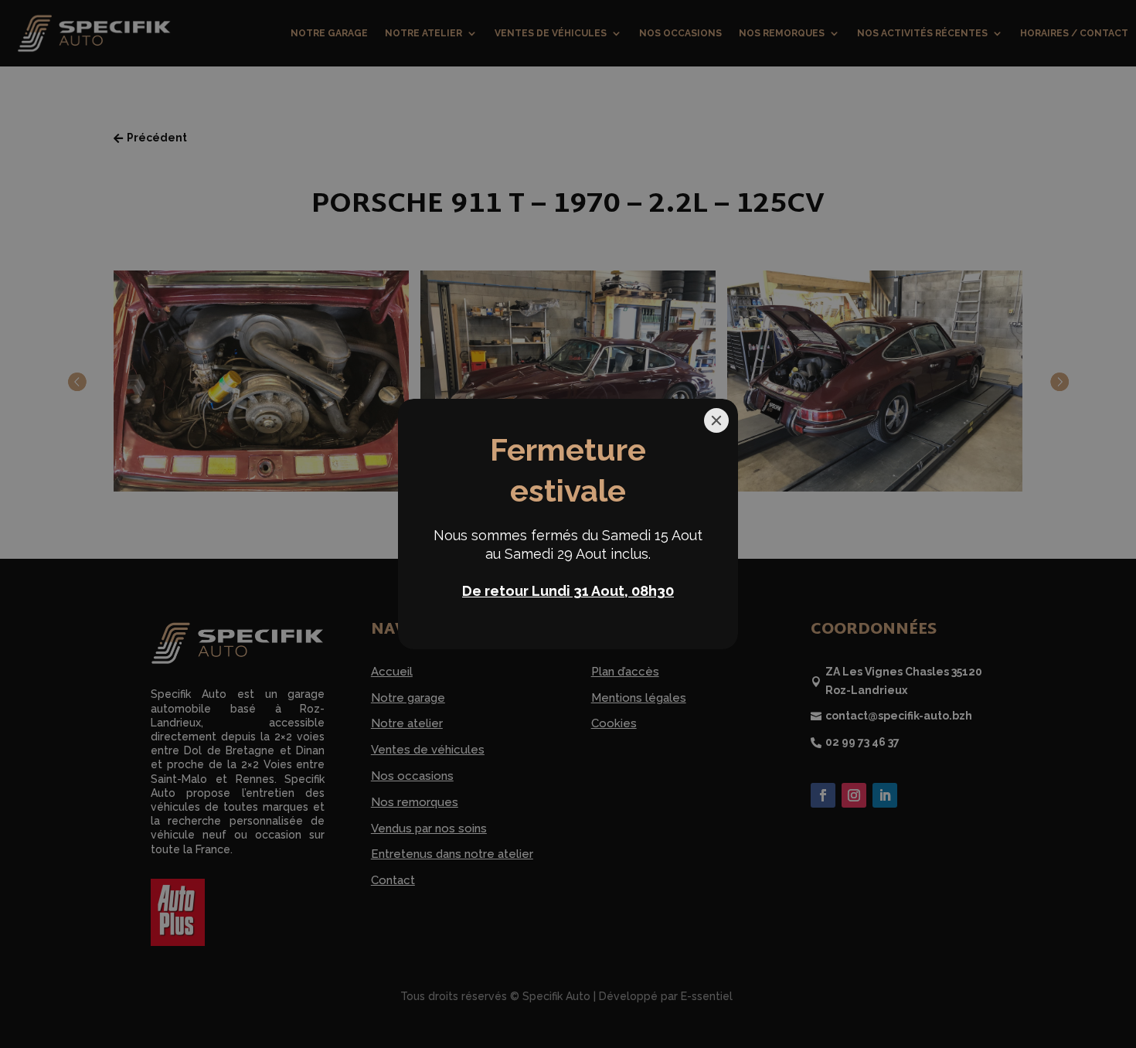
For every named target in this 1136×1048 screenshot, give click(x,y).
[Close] (716, 420)
